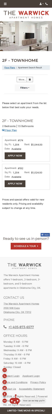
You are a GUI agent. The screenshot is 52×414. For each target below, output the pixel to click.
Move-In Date (24, 79)
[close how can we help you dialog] (44, 401)
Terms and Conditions (15, 382)
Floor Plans (9, 67)
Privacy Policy (38, 382)
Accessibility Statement (32, 388)
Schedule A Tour (25, 246)
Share (46, 235)
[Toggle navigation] (5, 4)
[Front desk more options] (4, 400)
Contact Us (9, 388)
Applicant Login (31, 375)
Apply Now (16, 155)
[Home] (24, 265)
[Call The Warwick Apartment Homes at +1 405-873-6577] (47, 4)
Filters (24, 87)
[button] (41, 4)
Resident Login (11, 375)
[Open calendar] (30, 79)
